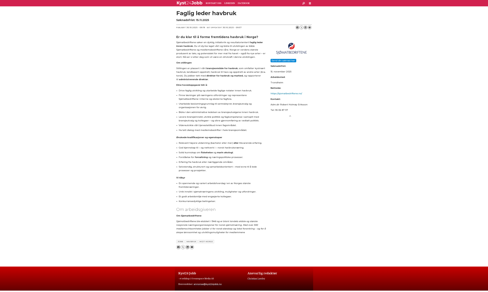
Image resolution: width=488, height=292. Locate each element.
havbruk (191, 241)
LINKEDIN (229, 3)
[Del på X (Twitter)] (301, 27)
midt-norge (206, 241)
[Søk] (303, 3)
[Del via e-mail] (309, 27)
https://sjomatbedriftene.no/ (286, 93)
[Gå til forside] (189, 3)
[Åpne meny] (310, 3)
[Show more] (290, 116)
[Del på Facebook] (297, 27)
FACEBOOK (244, 3)
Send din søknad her (283, 60)
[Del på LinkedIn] (305, 27)
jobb (180, 241)
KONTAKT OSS (213, 3)
